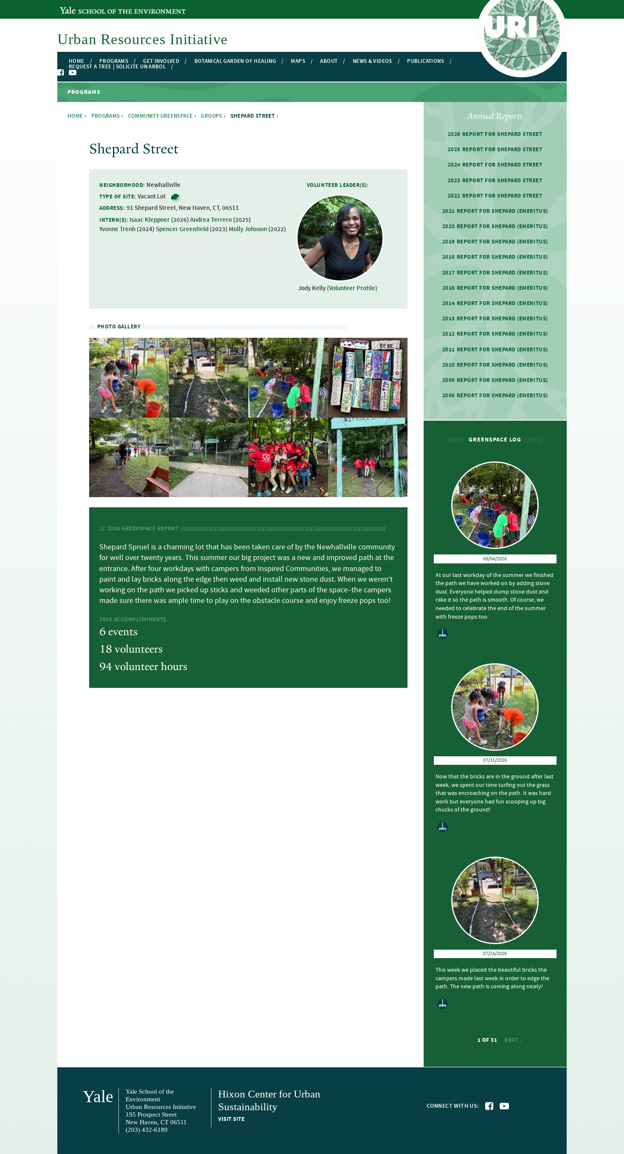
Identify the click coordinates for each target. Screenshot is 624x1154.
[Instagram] (81, 73)
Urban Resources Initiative (142, 39)
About (328, 61)
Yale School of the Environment (106, 5)
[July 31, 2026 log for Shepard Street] (129, 412)
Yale (98, 1096)
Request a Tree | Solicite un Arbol (117, 67)
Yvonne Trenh (117, 229)
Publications (425, 61)
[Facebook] (61, 72)
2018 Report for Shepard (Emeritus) (495, 257)
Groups (211, 116)
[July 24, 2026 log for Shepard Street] (209, 412)
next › (512, 1040)
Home (76, 61)
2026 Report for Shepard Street (495, 134)
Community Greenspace (160, 116)
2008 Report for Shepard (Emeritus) (495, 395)
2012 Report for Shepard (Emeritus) (495, 334)
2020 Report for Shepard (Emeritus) (495, 226)
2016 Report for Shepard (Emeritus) (495, 288)
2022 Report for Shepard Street (495, 196)
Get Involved (161, 61)
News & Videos (372, 61)
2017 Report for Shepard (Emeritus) (495, 273)
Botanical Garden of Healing (235, 61)
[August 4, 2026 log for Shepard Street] (288, 412)
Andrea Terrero (211, 220)
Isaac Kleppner (149, 220)
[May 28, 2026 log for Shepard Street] (209, 492)
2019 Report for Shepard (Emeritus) (495, 242)
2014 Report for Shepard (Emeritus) (495, 303)
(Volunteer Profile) (352, 288)
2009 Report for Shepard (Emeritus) (495, 380)
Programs (113, 61)
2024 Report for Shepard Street (495, 165)
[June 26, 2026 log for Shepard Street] (129, 492)
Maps (298, 61)
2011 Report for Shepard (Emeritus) (495, 350)
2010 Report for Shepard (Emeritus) (495, 365)
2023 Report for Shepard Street (495, 180)
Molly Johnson (248, 229)
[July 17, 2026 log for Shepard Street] (368, 412)
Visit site (231, 1119)
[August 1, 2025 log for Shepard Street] (288, 492)
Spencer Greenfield (182, 229)
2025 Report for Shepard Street (495, 149)
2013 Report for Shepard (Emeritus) (495, 318)
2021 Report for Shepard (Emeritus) (495, 211)
